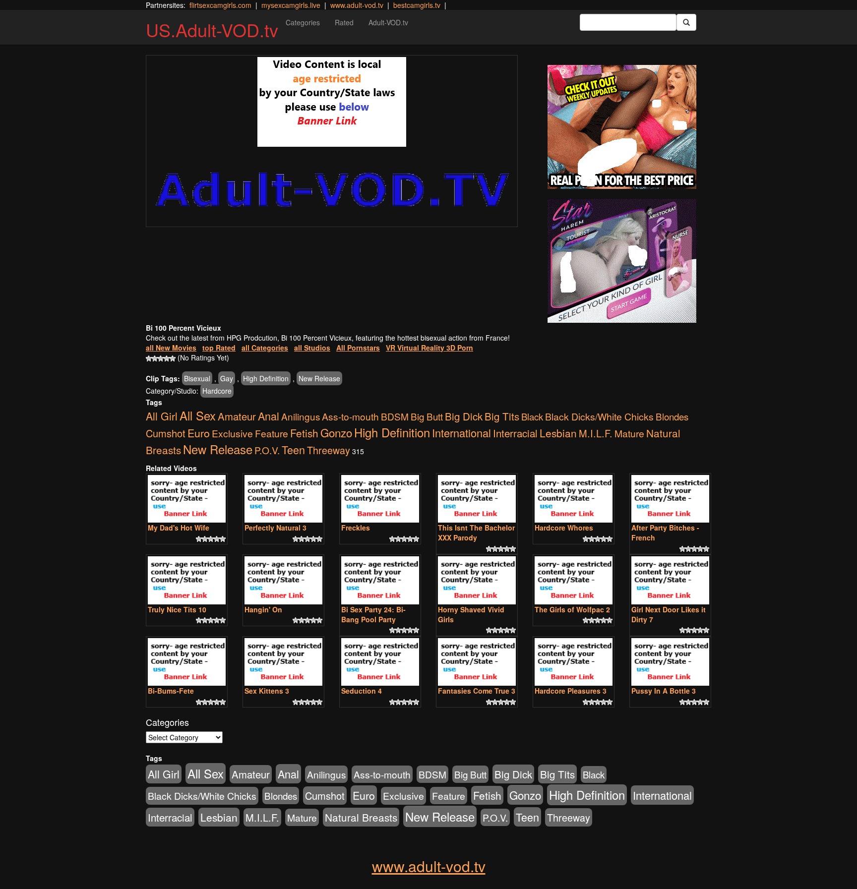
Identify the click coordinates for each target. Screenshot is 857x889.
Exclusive (232, 433)
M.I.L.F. (595, 433)
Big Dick (464, 416)
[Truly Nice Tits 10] (187, 580)
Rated (344, 22)
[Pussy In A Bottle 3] (670, 662)
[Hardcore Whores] (573, 499)
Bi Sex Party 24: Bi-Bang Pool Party (373, 614)
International (461, 432)
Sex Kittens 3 (267, 691)
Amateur (237, 416)
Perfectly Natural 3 (275, 528)
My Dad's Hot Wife (178, 528)
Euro (198, 432)
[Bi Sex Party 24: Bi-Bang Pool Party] (380, 580)
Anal (268, 415)
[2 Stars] (155, 358)
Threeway (328, 450)
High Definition (266, 378)
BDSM (395, 416)
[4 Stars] (167, 358)
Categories (303, 22)
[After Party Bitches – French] (670, 499)
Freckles (355, 528)
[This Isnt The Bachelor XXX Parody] (477, 499)
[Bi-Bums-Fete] (187, 662)
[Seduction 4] (380, 662)
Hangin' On (263, 609)
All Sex (198, 415)
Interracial (515, 432)
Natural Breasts (361, 817)
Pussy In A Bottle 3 (663, 691)
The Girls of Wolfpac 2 (572, 609)
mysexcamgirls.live (290, 5)
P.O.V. (267, 450)
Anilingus (300, 416)
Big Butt (427, 416)
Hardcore (217, 391)
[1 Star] (149, 358)
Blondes (672, 416)
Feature (271, 433)
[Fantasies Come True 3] (477, 662)
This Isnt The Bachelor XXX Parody (476, 532)
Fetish (304, 432)
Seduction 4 (361, 691)
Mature (629, 433)
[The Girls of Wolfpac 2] (573, 580)
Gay (226, 378)
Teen (293, 449)
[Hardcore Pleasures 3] (573, 662)
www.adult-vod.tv (356, 5)
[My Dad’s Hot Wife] (187, 499)
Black (532, 416)
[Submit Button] (686, 22)
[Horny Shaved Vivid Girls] (477, 580)
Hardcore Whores (564, 528)
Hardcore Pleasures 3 (571, 691)
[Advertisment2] (622, 261)
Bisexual (197, 378)
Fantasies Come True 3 (476, 691)
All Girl (162, 416)
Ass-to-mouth (350, 416)
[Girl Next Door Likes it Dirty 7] (670, 580)
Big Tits (502, 416)
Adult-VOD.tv (388, 22)
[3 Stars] (161, 358)
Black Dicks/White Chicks (599, 416)
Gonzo (336, 432)
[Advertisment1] (622, 127)
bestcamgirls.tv (416, 5)
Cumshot (165, 433)
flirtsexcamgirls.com (220, 5)
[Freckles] (380, 499)
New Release (319, 378)
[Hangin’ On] (283, 580)
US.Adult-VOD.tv (212, 29)
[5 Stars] (173, 358)
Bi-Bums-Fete (171, 691)
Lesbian (558, 432)
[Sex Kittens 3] (283, 662)
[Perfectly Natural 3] (283, 499)
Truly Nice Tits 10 (177, 609)
